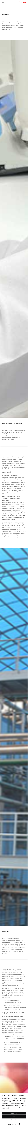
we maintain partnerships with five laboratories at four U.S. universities (12, 491)
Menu (4, 2)
